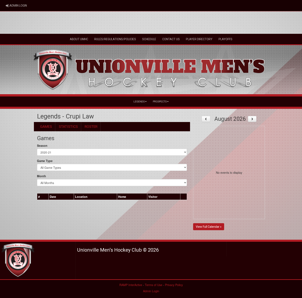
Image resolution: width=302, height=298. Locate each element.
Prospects (160, 101)
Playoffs (225, 39)
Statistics (68, 126)
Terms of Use (153, 285)
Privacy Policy (174, 285)
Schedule (149, 39)
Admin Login (151, 291)
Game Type (45, 161)
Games (46, 126)
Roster (91, 126)
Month (41, 176)
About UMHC (79, 39)
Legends (139, 101)
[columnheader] (43, 197)
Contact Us (171, 39)
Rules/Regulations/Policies (115, 39)
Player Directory (199, 39)
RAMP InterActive (130, 285)
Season (42, 145)
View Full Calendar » (208, 226)
